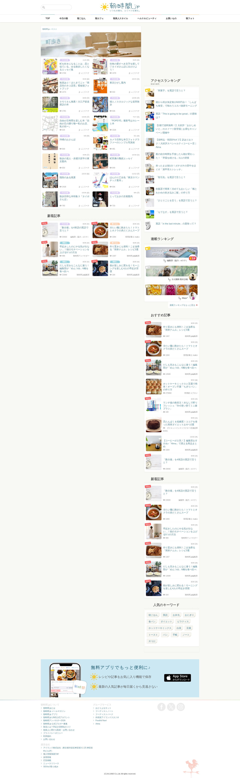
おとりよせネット (103, 708)
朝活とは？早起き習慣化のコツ (57, 727)
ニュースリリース (51, 763)
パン (165, 634)
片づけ (152, 641)
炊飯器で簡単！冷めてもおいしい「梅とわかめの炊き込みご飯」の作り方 (173, 191)
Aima (98, 724)
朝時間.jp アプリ (50, 714)
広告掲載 (47, 760)
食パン (152, 621)
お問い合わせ (49, 739)
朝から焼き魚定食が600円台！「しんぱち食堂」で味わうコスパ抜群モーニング (176, 104)
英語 (165, 615)
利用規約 (47, 736)
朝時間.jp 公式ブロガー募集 (55, 724)
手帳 (175, 634)
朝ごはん (153, 615)
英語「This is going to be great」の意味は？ (176, 115)
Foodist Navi (101, 720)
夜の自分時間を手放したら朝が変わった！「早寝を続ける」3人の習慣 (175, 156)
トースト (153, 634)
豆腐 (188, 628)
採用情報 (47, 757)
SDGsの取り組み (50, 766)
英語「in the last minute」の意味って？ (176, 223)
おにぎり (189, 615)
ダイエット (166, 621)
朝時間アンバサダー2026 (54, 720)
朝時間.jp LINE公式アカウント (56, 717)
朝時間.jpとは (49, 708)
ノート (186, 634)
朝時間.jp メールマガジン (54, 711)
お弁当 (176, 615)
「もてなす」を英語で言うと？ (172, 212)
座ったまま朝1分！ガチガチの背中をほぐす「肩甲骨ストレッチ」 (176, 167)
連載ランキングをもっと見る (182, 305)
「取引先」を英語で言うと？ (170, 177)
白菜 (179, 628)
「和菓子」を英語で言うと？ (170, 90)
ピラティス (183, 621)
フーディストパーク (104, 714)
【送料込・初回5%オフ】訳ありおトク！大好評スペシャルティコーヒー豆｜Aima (176, 143)
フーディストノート (104, 711)
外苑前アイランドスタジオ (107, 717)
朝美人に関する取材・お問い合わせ (59, 730)
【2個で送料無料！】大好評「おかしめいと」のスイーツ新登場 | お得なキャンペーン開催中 (176, 129)
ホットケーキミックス (160, 628)
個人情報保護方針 (51, 754)
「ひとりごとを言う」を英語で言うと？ (176, 200)
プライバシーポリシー (53, 733)
